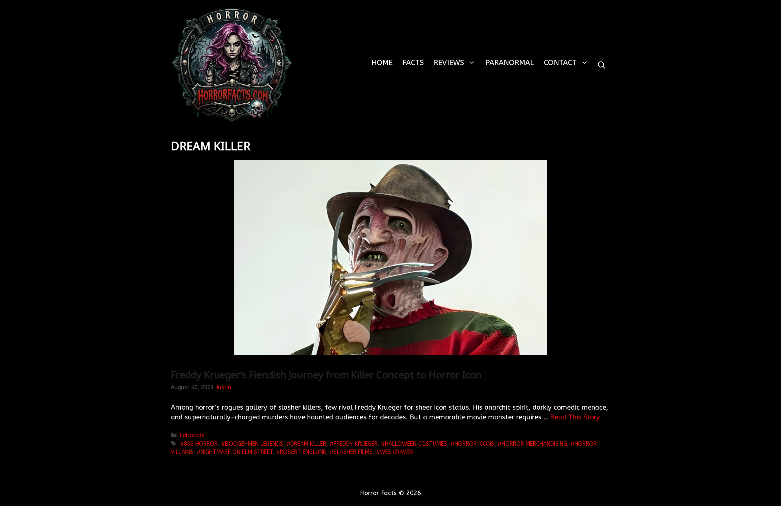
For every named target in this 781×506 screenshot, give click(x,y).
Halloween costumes (416, 444)
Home (382, 62)
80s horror (201, 444)
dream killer (308, 444)
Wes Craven (396, 452)
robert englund (303, 452)
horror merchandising (534, 444)
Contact (560, 62)
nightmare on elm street (237, 452)
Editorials (192, 435)
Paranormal (509, 62)
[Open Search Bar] (601, 65)
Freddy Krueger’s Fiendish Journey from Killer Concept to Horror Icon (326, 374)
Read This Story (575, 417)
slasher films (353, 452)
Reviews (449, 62)
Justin (223, 387)
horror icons (474, 444)
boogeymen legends (254, 444)
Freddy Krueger (355, 444)
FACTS (413, 62)
